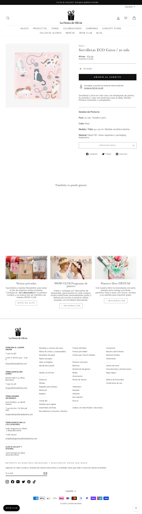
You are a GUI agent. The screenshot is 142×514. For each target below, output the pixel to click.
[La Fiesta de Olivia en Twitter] (23, 481)
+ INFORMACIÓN (71, 306)
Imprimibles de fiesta (47, 408)
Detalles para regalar (47, 404)
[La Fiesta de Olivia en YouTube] (18, 481)
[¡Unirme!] (45, 473)
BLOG (99, 33)
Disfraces (43, 380)
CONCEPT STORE (111, 28)
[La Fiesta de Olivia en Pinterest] (29, 481)
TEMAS (55, 28)
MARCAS (70, 33)
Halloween (77, 387)
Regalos (42, 394)
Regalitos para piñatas (48, 387)
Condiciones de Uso (114, 383)
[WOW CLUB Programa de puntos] (71, 267)
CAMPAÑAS (92, 28)
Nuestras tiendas (113, 355)
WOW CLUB (85, 33)
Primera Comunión (80, 362)
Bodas (75, 373)
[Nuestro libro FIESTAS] (115, 267)
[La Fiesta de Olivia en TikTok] (34, 481)
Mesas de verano (79, 380)
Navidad (76, 390)
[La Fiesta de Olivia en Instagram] (7, 481)
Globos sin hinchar (46, 373)
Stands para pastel (46, 366)
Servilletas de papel (47, 355)
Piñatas (42, 383)
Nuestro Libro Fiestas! (115, 352)
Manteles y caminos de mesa (51, 348)
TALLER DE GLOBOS (51, 33)
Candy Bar (43, 401)
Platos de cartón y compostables (52, 352)
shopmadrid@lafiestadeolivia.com (19, 414)
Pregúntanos (107, 145)
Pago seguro (111, 373)
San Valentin (78, 397)
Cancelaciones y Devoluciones (118, 369)
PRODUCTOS (40, 28)
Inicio (81, 46)
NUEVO (25, 28)
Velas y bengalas (46, 362)
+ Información (115, 301)
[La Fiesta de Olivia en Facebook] (12, 481)
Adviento (76, 394)
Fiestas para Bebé (80, 352)
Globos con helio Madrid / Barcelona (88, 408)
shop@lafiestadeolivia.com (16, 388)
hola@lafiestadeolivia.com (16, 364)
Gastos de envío (112, 366)
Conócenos (110, 348)
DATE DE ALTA (26, 303)
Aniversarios (78, 376)
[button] (8, 197)
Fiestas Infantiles (79, 348)
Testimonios (111, 359)
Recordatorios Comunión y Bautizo (53, 411)
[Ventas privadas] (26, 267)
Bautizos (76, 366)
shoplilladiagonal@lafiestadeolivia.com (21, 439)
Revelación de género (81, 369)
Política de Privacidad (115, 380)
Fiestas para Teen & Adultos (84, 355)
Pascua (75, 401)
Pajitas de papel (45, 359)
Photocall (43, 390)
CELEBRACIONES (72, 28)
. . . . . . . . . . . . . (44, 369)
